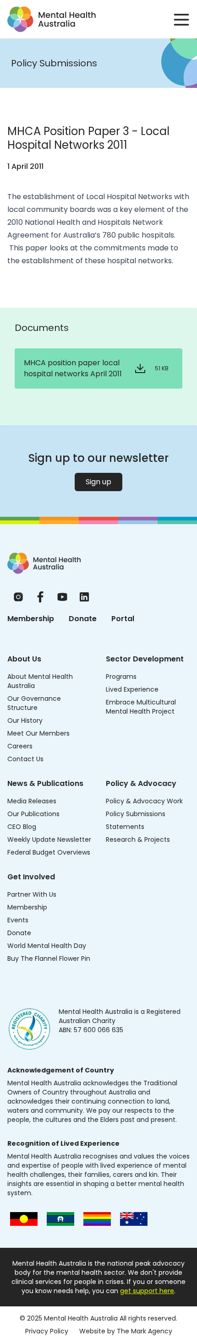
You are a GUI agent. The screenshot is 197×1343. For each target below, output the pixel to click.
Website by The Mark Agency (125, 1331)
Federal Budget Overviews (48, 852)
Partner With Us (31, 894)
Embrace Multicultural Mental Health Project (141, 707)
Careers (20, 746)
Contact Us (25, 759)
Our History (25, 720)
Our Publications (33, 813)
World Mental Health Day (46, 945)
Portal (122, 618)
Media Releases (31, 801)
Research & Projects (138, 839)
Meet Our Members (38, 733)
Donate (83, 618)
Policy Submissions (135, 813)
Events (17, 920)
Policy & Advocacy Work (144, 801)
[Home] (44, 563)
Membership (30, 618)
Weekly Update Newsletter (49, 839)
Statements (125, 826)
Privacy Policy (46, 1331)
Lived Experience (132, 689)
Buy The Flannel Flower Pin (48, 958)
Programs (121, 676)
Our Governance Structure (34, 703)
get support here (147, 1290)
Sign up (98, 482)
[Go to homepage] (51, 19)
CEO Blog (21, 826)
